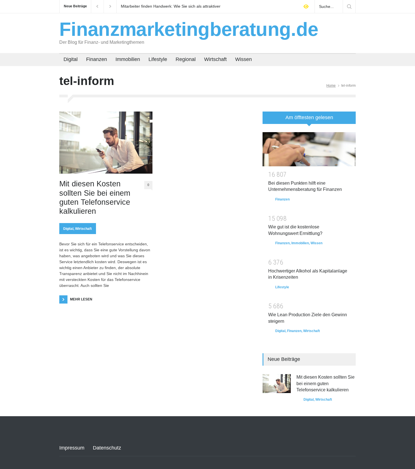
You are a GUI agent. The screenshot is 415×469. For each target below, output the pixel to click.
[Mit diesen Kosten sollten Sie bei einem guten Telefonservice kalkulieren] (105, 143)
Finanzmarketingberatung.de (188, 29)
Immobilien (127, 59)
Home (331, 86)
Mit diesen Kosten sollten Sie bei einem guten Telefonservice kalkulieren (94, 197)
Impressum (71, 448)
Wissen (243, 59)
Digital (71, 59)
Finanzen (96, 59)
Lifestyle (157, 59)
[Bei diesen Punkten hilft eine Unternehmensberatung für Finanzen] (309, 149)
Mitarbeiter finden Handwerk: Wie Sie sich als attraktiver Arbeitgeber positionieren (170, 6)
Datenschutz (107, 448)
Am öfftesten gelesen (309, 117)
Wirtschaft (215, 59)
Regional (186, 59)
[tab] (309, 120)
